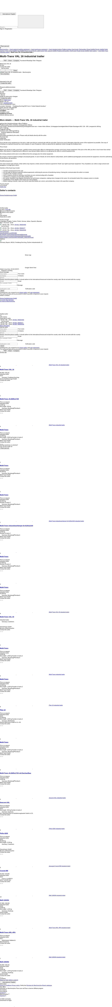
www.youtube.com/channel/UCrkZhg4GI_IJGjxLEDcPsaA (17, 237)
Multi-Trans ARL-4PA (7, 932)
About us (2, 980)
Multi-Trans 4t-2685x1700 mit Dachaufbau (15, 773)
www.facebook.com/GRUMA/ (8, 233)
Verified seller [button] (4, 208)
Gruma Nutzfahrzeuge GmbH (8, 195)
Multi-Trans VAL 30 (7, 617)
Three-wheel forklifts (11, 51)
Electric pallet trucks (38, 51)
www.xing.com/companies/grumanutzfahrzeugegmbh (15, 236)
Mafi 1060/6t (4, 900)
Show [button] (12, 224)
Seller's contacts (13, 980)
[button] (56, 37)
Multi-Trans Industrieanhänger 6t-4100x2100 (16, 526)
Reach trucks (28, 51)
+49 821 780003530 (20, 230)
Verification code (30, 288)
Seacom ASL (5, 802)
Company (21, 275)
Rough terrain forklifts (83, 51)
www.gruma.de (4, 231)
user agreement (34, 292)
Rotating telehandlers (63, 51)
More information (5, 325)
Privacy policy (16, 985)
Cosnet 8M (4, 871)
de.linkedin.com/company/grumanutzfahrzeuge (13, 234)
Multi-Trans (7, 100)
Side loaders (93, 51)
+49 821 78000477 (19, 228)
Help (6, 980)
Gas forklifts (20, 51)
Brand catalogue (47, 985)
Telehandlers (82, 49)
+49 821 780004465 (20, 224)
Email (19, 281)
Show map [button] (28, 255)
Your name (21, 273)
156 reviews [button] (3, 215)
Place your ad (5, 448)
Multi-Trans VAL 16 (7, 369)
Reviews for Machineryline (34, 985)
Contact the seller (6, 83)
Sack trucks (75, 49)
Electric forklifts (99, 49)
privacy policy (23, 292)
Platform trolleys (66, 49)
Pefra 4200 (4, 833)
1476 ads (7, 209)
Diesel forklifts (91, 49)
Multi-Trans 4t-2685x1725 (9, 399)
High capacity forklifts (50, 51)
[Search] (31, 21)
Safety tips (3, 187)
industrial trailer (8, 103)
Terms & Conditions (5, 985)
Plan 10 (3, 710)
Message (20, 285)
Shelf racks (73, 51)
